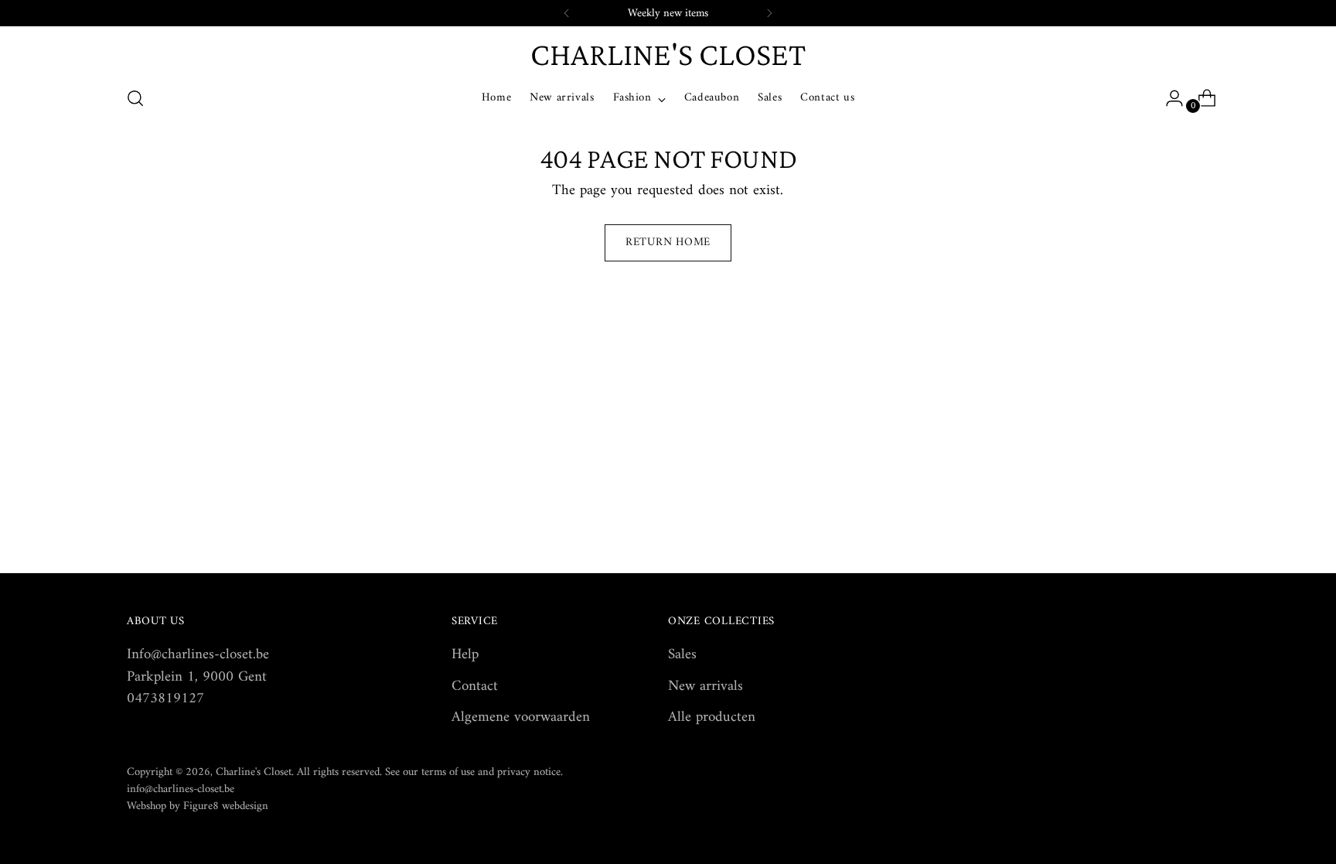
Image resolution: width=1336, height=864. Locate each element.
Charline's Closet (253, 772)
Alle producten (711, 717)
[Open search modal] (135, 98)
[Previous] (567, 13)
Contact (475, 686)
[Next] (769, 13)
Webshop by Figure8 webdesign (197, 806)
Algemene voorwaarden (521, 717)
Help (465, 655)
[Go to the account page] (1168, 98)
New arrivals (705, 686)
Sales (682, 655)
